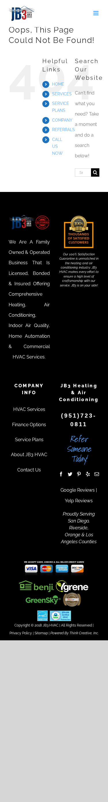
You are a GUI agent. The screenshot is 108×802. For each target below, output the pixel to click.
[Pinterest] (79, 474)
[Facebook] (61, 474)
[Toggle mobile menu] (96, 13)
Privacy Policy (21, 633)
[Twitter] (70, 474)
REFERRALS (63, 129)
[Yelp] (88, 474)
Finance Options (29, 424)
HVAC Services (29, 409)
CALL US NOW (57, 146)
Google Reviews (77, 490)
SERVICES (62, 94)
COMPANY (62, 120)
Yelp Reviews (79, 500)
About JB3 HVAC (29, 454)
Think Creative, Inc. (83, 633)
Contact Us (29, 470)
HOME (58, 84)
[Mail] (96, 474)
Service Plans (29, 439)
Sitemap (41, 633)
